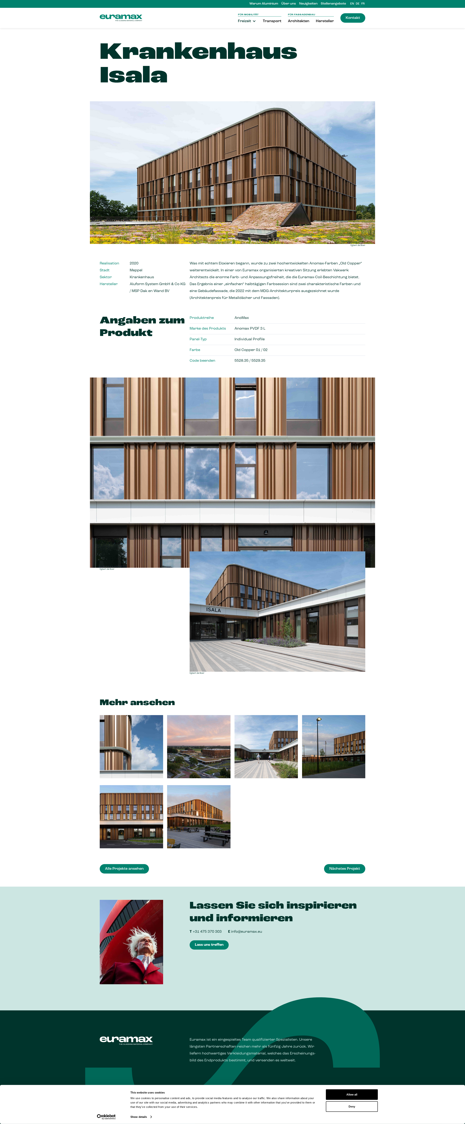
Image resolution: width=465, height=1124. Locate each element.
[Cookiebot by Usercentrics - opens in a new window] (106, 1117)
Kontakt (353, 18)
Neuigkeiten (308, 3)
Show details (138, 1116)
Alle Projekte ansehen (124, 869)
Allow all (351, 1094)
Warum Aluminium (263, 3)
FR (363, 3)
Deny (352, 1106)
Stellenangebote (333, 3)
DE (357, 3)
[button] (247, 21)
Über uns (288, 3)
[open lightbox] (131, 746)
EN (352, 3)
